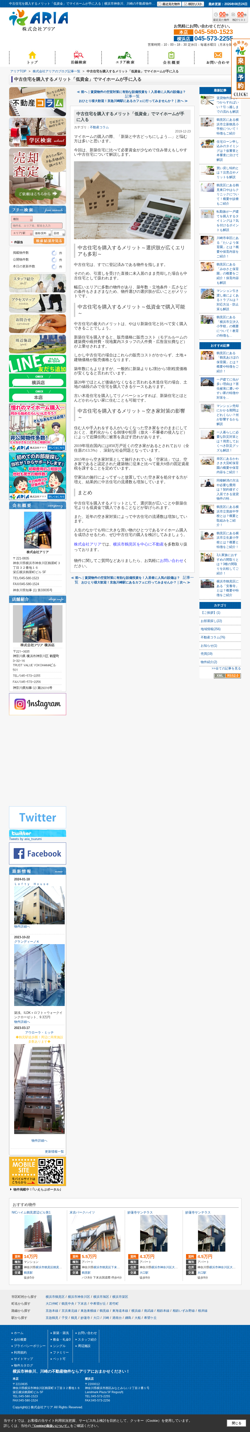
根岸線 (203, 1310)
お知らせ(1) (209, 645)
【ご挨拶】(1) (210, 612)
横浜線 (136, 1310)
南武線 (149, 1310)
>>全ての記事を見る (226, 668)
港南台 (117, 1318)
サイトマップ (23, 1359)
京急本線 (52, 1310)
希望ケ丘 (150, 1318)
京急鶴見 (52, 1318)
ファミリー (61, 1352)
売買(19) (206, 654)
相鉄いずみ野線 (184, 1310)
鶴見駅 (28, 1272)
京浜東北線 (69, 1310)
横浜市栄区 (120, 1297)
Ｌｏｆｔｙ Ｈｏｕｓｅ (31, 884)
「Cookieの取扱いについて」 (50, 1426)
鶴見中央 (59, 1267)
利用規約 (20, 1352)
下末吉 (115, 1267)
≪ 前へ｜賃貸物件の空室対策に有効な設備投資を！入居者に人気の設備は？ (131, 92)
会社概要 (20, 1339)
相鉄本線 (163, 1310)
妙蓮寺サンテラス (140, 1212)
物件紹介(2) (209, 662)
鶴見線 (104, 1310)
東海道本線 (120, 1310)
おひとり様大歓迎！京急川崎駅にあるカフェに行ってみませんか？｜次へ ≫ (133, 101)
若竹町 (114, 1303)
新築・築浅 (61, 1333)
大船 (138, 1318)
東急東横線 (88, 1310)
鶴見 (74, 1318)
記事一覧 (132, 96)
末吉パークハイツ (82, 1212)
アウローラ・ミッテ (39, 1032)
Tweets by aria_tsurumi (25, 839)
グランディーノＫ (27, 941)
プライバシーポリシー (30, 1346)
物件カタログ (23, 1365)
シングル (59, 1346)
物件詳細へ (22, 926)
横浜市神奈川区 (161, 1267)
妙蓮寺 (85, 1318)
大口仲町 (178, 1267)
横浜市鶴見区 (44, 1267)
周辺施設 (84, 1346)
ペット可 (59, 1359)
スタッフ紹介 (87, 1339)
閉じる (236, 1423)
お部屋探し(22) (211, 621)
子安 (65, 1318)
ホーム (18, 1333)
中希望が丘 (98, 1303)
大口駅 (144, 1272)
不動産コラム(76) (213, 637)
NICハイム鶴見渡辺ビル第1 (31, 1212)
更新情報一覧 (54, 1151)
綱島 (128, 1318)
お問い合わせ (87, 1333)
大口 (96, 1318)
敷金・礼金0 (62, 1339)
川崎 (106, 1318)
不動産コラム (99, 127)
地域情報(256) (210, 629)
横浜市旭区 (101, 1297)
